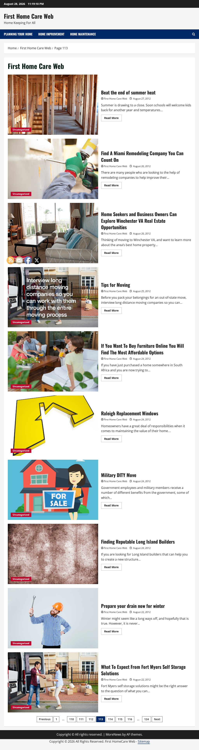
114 (110, 719)
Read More (113, 118)
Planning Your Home (18, 34)
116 (129, 719)
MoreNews (113, 734)
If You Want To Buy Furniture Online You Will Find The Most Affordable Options (53, 361)
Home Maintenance (83, 34)
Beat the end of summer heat (53, 105)
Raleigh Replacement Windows (53, 425)
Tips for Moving (53, 297)
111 (81, 719)
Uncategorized (21, 129)
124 (146, 719)
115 (120, 719)
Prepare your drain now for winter (53, 618)
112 (91, 719)
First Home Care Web (28, 16)
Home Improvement (51, 34)
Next (157, 719)
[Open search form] (193, 34)
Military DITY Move (53, 490)
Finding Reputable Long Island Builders (53, 554)
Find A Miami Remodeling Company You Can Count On (53, 169)
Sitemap (144, 741)
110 (71, 719)
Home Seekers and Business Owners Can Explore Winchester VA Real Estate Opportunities (53, 233)
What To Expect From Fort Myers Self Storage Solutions (53, 682)
